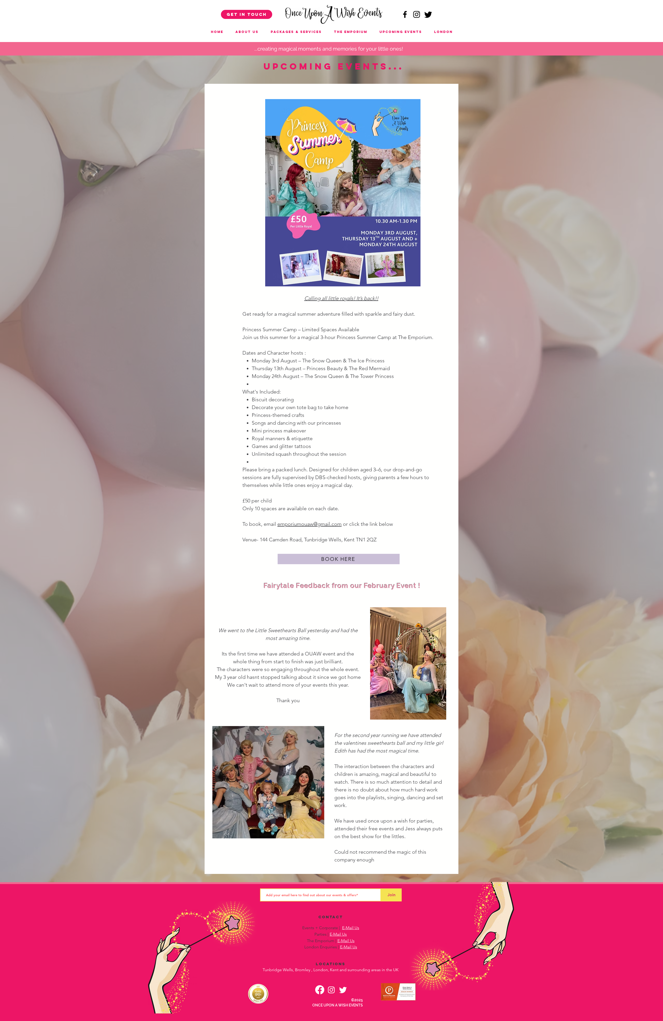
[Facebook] (319, 989)
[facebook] (404, 14)
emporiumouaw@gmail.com (309, 524)
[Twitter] (428, 14)
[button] (400, 31)
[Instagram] (331, 989)
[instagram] (416, 14)
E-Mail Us (350, 927)
